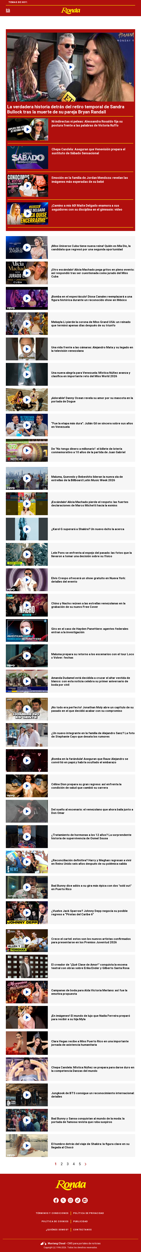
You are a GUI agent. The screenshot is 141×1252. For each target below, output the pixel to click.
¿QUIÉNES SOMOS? (57, 1229)
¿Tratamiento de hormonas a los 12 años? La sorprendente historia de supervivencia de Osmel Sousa (91, 836)
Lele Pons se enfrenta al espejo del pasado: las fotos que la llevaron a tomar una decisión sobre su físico (91, 554)
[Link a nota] (70, 67)
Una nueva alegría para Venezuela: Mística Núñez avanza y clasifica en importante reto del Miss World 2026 (90, 374)
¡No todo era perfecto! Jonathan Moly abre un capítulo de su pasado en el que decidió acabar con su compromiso (92, 709)
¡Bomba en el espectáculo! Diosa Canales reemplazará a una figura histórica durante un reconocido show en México (91, 298)
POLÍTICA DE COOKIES (55, 1221)
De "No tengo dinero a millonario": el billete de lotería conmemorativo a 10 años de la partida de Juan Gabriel (88, 450)
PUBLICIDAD (80, 1221)
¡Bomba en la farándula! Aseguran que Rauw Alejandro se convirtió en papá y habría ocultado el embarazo (89, 760)
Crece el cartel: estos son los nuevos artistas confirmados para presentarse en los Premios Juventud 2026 (91, 940)
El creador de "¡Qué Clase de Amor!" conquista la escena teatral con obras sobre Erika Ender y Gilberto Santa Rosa (90, 966)
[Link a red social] (56, 1200)
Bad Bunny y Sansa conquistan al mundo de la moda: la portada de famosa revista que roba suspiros (87, 1120)
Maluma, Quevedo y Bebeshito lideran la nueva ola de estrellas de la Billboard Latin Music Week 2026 (87, 478)
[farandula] (70, 11)
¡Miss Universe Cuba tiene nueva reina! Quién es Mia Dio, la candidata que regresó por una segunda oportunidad (91, 247)
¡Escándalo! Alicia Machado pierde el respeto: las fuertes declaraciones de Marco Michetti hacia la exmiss (89, 503)
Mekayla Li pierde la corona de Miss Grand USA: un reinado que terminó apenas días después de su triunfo (91, 323)
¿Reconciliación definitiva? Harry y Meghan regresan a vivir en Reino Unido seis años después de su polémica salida (91, 862)
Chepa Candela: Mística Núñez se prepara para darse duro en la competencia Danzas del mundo (92, 1069)
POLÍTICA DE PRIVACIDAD (88, 1213)
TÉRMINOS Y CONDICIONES (52, 1213)
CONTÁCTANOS (82, 1229)
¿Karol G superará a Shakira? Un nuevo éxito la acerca (87, 529)
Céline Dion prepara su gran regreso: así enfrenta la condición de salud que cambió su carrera (86, 785)
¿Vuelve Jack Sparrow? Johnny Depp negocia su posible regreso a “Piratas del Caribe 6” (89, 912)
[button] (8, 11)
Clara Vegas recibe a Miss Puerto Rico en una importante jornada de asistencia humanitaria (90, 1043)
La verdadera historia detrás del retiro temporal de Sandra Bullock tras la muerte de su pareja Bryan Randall (65, 109)
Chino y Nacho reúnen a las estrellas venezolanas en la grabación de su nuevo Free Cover (88, 605)
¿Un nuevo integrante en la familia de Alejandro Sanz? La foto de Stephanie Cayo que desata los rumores (93, 734)
